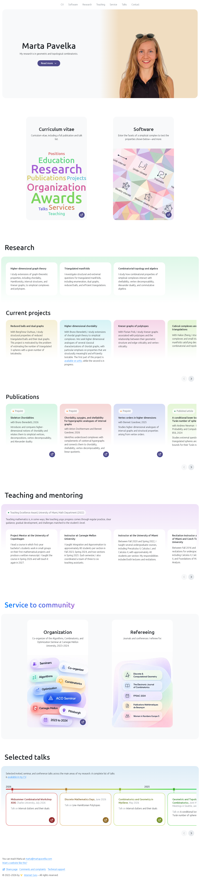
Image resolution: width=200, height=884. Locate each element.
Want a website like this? (14, 863)
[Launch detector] (169, 215)
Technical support (56, 869)
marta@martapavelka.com (39, 858)
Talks (124, 4)
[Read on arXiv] (52, 454)
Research (87, 4)
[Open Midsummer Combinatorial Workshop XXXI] (52, 820)
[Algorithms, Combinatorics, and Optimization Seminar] (83, 722)
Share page (12, 869)
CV (62, 4)
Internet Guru (30, 875)
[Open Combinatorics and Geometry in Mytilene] (160, 820)
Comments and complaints (32, 869)
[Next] (191, 379)
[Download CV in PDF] (82, 215)
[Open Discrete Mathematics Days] (106, 820)
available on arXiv (73, 360)
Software (73, 4)
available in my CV (17, 777)
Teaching (100, 4)
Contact (135, 4)
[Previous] (184, 379)
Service (113, 4)
